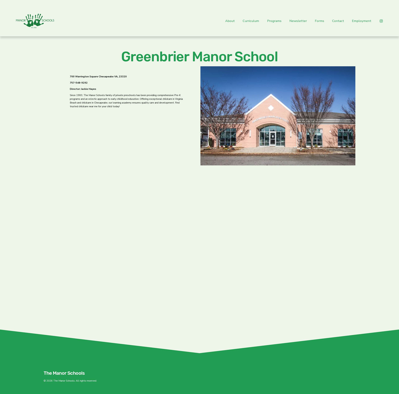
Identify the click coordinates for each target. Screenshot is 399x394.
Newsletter (298, 21)
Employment (361, 21)
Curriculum (251, 21)
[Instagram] (381, 21)
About (230, 21)
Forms (319, 21)
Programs (274, 21)
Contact (338, 21)
